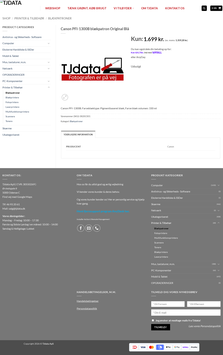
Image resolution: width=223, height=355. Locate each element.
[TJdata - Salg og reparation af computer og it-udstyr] (20, 8)
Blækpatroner (60, 18)
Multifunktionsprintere (17, 111)
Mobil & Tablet (10, 55)
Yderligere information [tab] (78, 134)
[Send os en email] (88, 228)
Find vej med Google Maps (17, 196)
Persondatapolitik (87, 308)
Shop (6, 18)
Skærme (7, 128)
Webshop (52, 8)
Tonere (9, 121)
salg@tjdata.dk (17, 208)
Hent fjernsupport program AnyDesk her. (103, 211)
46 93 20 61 (13, 204)
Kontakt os (175, 8)
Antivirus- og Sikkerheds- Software (21, 36)
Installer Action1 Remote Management (93, 219)
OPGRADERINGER (13, 74)
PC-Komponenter (12, 81)
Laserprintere (12, 107)
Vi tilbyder (123, 8)
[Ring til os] (96, 228)
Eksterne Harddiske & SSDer (18, 49)
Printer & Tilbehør (29, 18)
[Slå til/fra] (49, 43)
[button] (216, 8)
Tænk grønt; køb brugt (87, 8)
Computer (8, 43)
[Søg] (204, 8)
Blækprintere (12, 97)
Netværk (7, 68)
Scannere (10, 116)
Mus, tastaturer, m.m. (14, 62)
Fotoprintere (12, 102)
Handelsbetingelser (88, 300)
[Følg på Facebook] (80, 228)
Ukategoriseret (10, 134)
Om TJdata (149, 8)
